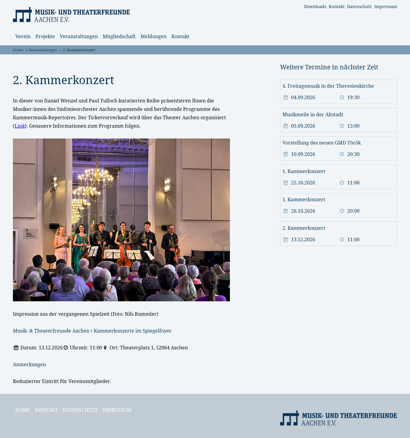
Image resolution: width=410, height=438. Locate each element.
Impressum (385, 6)
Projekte (45, 36)
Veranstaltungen (79, 36)
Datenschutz (359, 6)
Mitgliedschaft (119, 36)
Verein (23, 36)
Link (20, 126)
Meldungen (153, 36)
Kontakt (337, 6)
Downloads (315, 6)
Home (18, 50)
